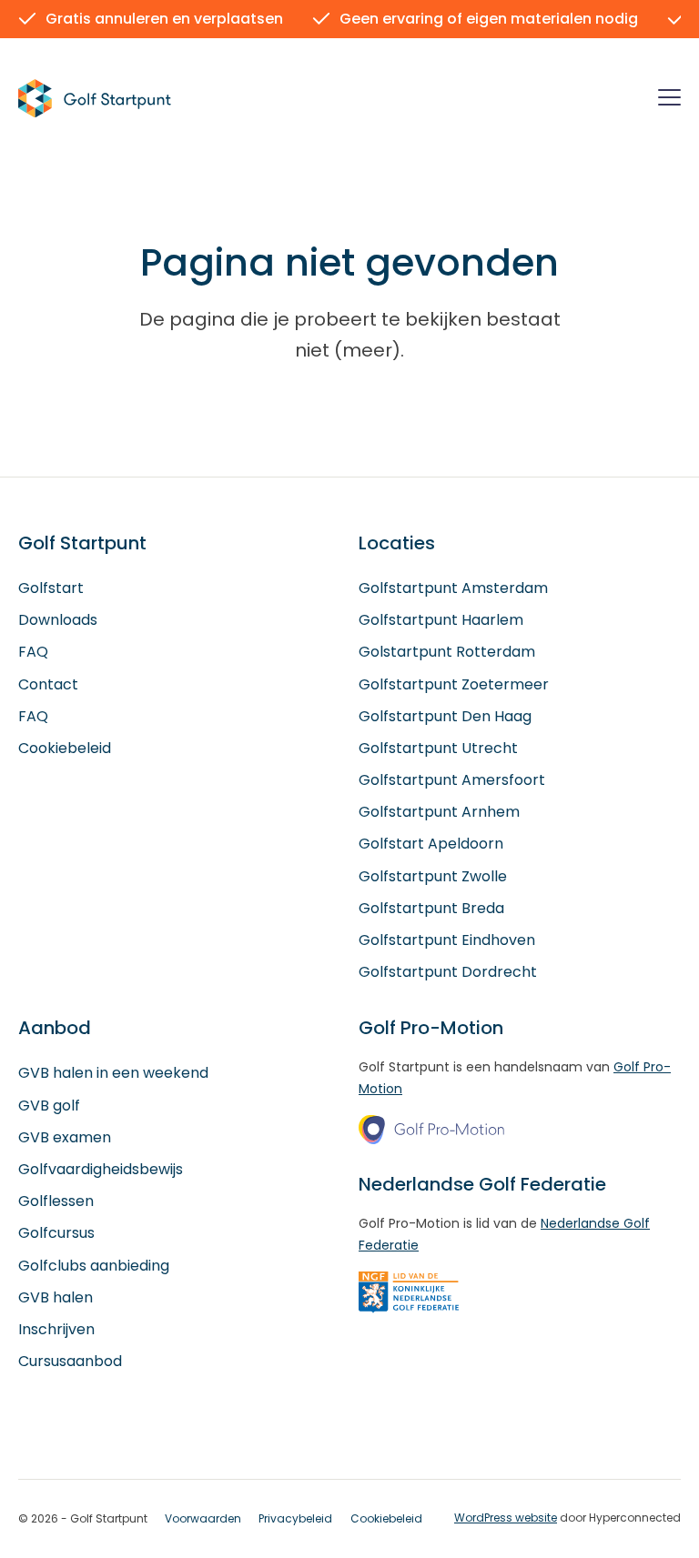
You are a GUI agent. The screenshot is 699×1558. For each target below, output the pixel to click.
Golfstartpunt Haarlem (441, 619)
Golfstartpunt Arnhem (439, 811)
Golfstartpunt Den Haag (445, 716)
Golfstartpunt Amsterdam (453, 588)
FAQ (33, 651)
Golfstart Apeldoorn (431, 843)
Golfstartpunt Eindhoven (447, 940)
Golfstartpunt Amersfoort (452, 779)
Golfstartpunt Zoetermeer (454, 684)
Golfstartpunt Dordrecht (448, 971)
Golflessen (56, 1201)
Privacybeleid (295, 1518)
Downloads (57, 619)
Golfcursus (56, 1232)
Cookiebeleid (64, 748)
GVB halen (55, 1297)
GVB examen (64, 1137)
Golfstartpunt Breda (431, 908)
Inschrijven (56, 1329)
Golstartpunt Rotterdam (447, 651)
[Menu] (669, 100)
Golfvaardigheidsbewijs (100, 1169)
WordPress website (505, 1517)
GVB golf (49, 1105)
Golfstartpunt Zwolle (433, 876)
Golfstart (51, 588)
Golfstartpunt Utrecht (438, 748)
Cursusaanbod (70, 1361)
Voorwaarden (203, 1518)
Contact (48, 684)
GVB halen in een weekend (113, 1072)
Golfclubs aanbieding (93, 1265)
